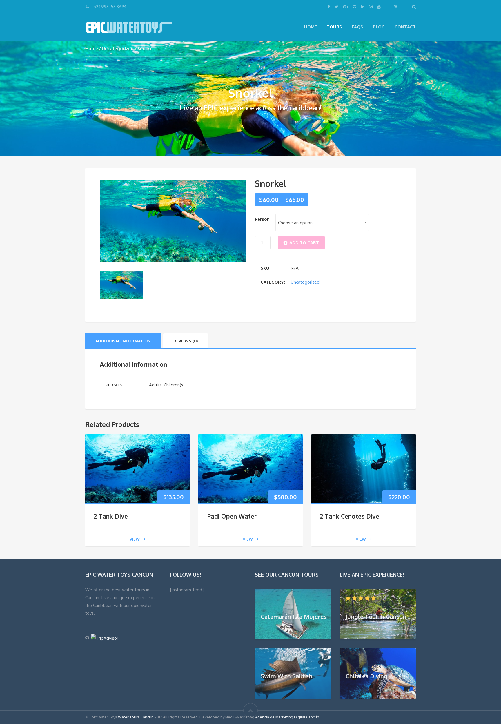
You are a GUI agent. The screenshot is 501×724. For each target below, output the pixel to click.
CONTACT (405, 27)
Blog (379, 27)
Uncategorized (118, 48)
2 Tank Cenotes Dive (349, 516)
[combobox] (322, 222)
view (135, 539)
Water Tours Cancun (136, 717)
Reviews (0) (185, 340)
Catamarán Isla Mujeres (294, 616)
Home (310, 27)
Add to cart (304, 242)
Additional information (123, 340)
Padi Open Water (232, 516)
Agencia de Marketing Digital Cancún (287, 717)
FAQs (357, 27)
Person (262, 219)
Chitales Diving (367, 676)
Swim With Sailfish (286, 676)
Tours (334, 27)
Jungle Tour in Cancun (376, 616)
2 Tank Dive (111, 516)
